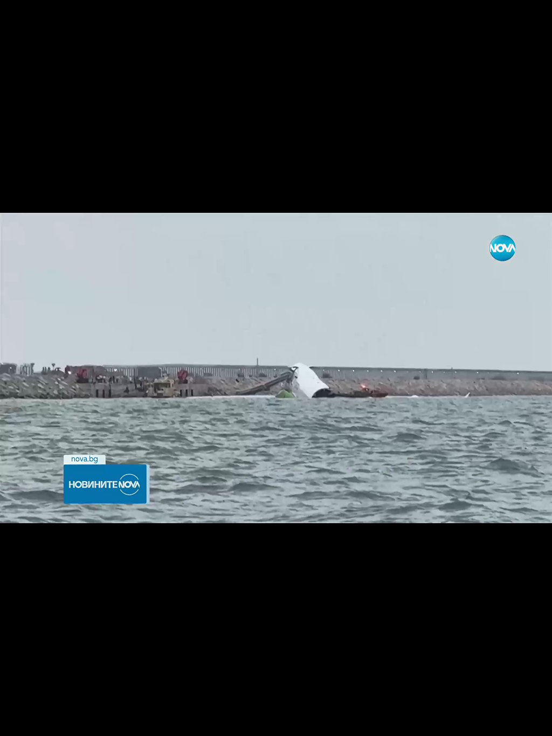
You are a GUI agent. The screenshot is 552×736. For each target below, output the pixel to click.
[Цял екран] (510, 722)
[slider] (174, 707)
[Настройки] (531, 19)
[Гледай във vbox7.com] (532, 722)
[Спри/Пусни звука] (41, 722)
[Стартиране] (18, 722)
